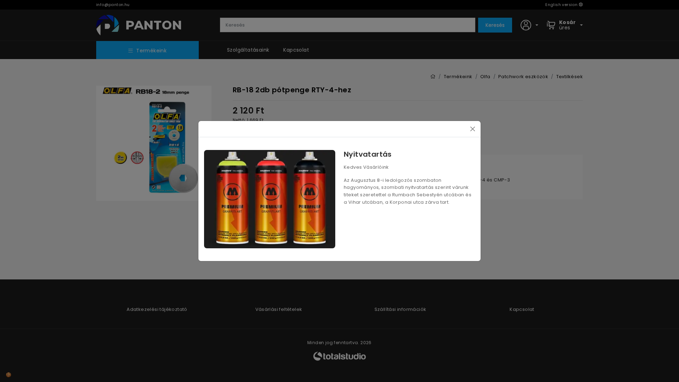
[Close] (473, 129)
